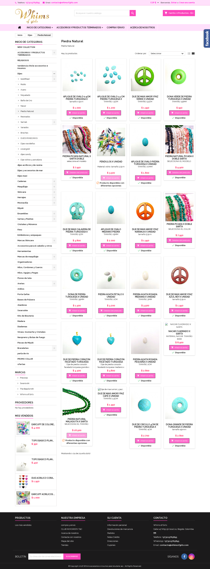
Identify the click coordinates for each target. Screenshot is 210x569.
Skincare (22, 192)
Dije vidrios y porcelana (31, 160)
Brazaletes (23, 348)
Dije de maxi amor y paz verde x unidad (145, 97)
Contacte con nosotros (71, 537)
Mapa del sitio (67, 541)
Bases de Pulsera (26, 299)
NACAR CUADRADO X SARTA (179, 332)
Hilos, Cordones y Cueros (30, 267)
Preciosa (24, 378)
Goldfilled (25, 79)
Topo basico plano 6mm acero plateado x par (43, 440)
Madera (21, 321)
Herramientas (24, 251)
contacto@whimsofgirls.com (64, 3)
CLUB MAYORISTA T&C (71, 529)
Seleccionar (167, 54)
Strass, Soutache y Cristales (32, 332)
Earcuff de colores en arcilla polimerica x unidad (43, 424)
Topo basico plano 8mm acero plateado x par (43, 459)
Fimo (20, 230)
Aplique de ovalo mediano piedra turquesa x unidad (111, 231)
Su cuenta (114, 517)
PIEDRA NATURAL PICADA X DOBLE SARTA (179, 157)
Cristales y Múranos (27, 224)
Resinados (25, 116)
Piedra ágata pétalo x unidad (111, 295)
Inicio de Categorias (39, 27)
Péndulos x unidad (111, 161)
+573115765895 (33, 3)
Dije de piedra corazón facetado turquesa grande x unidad (76, 362)
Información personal (117, 525)
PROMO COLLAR (25, 359)
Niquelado (25, 95)
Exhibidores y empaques (29, 235)
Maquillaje (23, 186)
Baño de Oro (26, 100)
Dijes (20, 73)
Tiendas (64, 545)
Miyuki (21, 208)
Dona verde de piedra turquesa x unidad (179, 97)
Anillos (21, 289)
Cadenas (22, 181)
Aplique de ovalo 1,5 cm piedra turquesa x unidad (111, 99)
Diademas (22, 326)
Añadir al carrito (77, 113)
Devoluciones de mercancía (120, 529)
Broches (24, 133)
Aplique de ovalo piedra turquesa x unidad (145, 162)
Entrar (174, 3)
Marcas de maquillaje (28, 256)
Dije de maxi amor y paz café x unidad (111, 394)
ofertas (21, 364)
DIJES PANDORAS (29, 138)
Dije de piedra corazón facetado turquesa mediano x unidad (111, 362)
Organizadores (25, 262)
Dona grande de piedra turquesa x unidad (179, 425)
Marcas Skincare (26, 240)
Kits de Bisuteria (26, 316)
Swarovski (24, 383)
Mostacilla (23, 203)
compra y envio (116, 27)
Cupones (111, 545)
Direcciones (112, 541)
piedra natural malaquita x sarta (77, 420)
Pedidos (111, 533)
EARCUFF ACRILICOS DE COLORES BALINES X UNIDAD (43, 494)
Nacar (23, 106)
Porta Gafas (24, 294)
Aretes (21, 283)
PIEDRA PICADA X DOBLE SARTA (179, 225)
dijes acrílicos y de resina (30, 165)
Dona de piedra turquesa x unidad (76, 295)
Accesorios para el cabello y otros (35, 246)
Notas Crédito (113, 537)
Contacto (160, 517)
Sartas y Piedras (25, 219)
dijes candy (26, 154)
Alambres (22, 305)
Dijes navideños (28, 143)
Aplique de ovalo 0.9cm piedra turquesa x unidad (76, 99)
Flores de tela (25, 278)
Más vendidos (24, 415)
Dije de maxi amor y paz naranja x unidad (145, 230)
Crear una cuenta (187, 3)
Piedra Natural (27, 111)
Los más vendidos (23, 525)
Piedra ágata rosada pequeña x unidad (145, 360)
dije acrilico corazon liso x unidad (43, 478)
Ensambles (23, 213)
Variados (24, 127)
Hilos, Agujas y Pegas (28, 273)
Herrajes (22, 197)
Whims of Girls (27, 394)
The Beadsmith (27, 389)
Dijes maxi (22, 176)
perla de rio (23, 353)
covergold (25, 149)
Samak (24, 122)
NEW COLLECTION (26, 47)
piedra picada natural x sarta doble (77, 157)
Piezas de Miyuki (26, 343)
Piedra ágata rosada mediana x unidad (145, 295)
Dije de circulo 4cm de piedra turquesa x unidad (145, 427)
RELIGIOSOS (23, 60)
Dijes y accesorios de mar (30, 170)
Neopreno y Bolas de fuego (31, 337)
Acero (23, 90)
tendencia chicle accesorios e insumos (33, 67)
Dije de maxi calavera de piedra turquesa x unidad (77, 231)
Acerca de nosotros (142, 27)
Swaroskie (23, 310)
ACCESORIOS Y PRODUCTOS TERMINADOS (79, 27)
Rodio (23, 84)
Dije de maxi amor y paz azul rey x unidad (179, 295)
